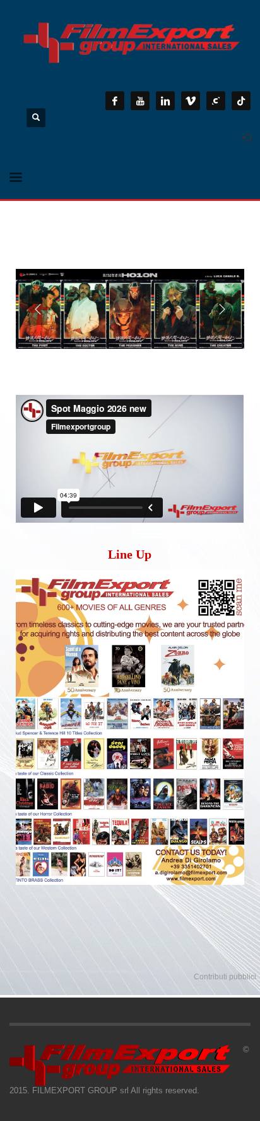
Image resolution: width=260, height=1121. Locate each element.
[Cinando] (215, 100)
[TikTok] (241, 100)
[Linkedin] (165, 100)
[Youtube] (140, 100)
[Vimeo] (190, 100)
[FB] (114, 100)
